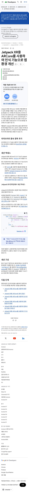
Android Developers (6, 43)
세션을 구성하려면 (21, 265)
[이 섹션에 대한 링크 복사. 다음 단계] (10, 280)
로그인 (25, 2)
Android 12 (4, 419)
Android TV (4, 399)
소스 (2, 354)
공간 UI (9, 167)
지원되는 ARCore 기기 (15, 240)
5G (2, 382)
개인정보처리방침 (5, 380)
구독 (23, 485)
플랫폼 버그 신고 (5, 446)
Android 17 (4, 406)
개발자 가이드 (4, 431)
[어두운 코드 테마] (25, 213)
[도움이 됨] (11, 48)
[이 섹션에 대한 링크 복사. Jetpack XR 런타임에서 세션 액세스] (3, 187)
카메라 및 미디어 (5, 377)
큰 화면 (3, 389)
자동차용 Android (5, 397)
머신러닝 (3, 372)
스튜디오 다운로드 (5, 437)
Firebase (3, 470)
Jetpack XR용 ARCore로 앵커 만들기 (15, 294)
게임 (2, 369)
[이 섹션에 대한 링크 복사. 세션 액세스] (12, 153)
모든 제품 (3, 475)
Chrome (3, 467)
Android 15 (4, 412)
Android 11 (4, 422)
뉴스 (2, 357)
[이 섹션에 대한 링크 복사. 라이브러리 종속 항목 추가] (23, 139)
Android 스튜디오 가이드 (7, 429)
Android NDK (4, 439)
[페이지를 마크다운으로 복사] (20, 64)
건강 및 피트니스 (5, 374)
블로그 (2, 360)
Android (3, 347)
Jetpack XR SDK (9, 9)
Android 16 (4, 409)
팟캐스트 (3, 362)
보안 (2, 352)
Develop (4, 7)
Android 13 (4, 417)
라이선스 (13, 481)
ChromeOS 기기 (5, 394)
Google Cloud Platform (7, 472)
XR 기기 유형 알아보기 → (10, 104)
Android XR (22, 7)
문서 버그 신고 (4, 449)
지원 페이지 (13, 19)
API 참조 (3, 434)
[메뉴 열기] (2, 2)
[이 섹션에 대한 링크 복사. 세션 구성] (10, 260)
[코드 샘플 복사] (27, 213)
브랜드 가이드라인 (21, 481)
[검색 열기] (18, 2)
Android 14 (4, 414)
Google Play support (6, 451)
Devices (12, 7)
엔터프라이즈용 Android (7, 349)
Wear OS (3, 392)
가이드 (21, 45)
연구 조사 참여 (4, 454)
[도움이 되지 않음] (13, 48)
